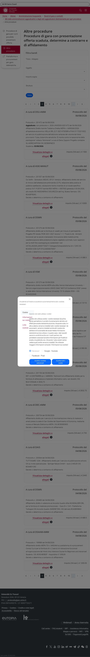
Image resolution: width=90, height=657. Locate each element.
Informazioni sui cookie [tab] (27, 318)
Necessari (36, 351)
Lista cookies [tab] (25, 326)
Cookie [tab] (25, 312)
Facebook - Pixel (38, 356)
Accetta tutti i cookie (60, 362)
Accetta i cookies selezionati (40, 362)
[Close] (69, 299)
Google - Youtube (51, 351)
